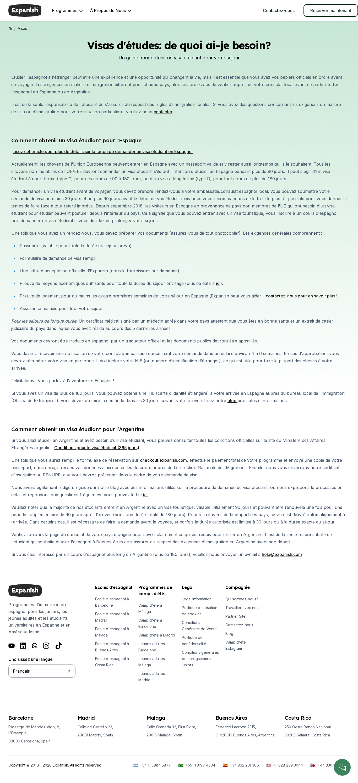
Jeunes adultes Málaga (151, 661)
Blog (229, 633)
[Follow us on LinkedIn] (23, 646)
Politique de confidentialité (194, 640)
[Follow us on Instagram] (46, 646)
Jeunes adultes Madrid (151, 676)
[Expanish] (24, 10)
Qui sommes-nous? (241, 599)
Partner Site (235, 616)
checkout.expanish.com (163, 460)
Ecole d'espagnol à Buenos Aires (112, 646)
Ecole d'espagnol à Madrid (112, 617)
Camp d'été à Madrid (156, 635)
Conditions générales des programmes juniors (200, 658)
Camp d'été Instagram (235, 645)
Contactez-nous (239, 625)
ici (145, 494)
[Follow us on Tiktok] (59, 645)
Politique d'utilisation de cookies (199, 610)
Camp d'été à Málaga (150, 608)
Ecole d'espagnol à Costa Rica (112, 661)
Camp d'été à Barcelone (150, 623)
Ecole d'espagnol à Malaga (112, 632)
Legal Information (196, 599)
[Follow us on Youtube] (11, 646)
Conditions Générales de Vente (199, 625)
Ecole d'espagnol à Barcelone (112, 602)
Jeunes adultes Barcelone (151, 646)
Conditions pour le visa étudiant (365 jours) (96, 447)
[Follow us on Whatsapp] (34, 646)
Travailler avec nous (243, 607)
